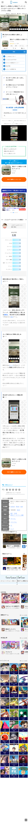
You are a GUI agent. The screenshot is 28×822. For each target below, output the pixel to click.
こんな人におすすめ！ (11, 59)
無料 (11, 513)
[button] (13, 212)
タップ (11, 365)
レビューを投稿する (11, 69)
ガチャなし (13, 518)
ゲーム (8, 580)
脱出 (12, 317)
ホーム (2, 580)
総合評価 (8, 66)
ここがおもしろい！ (11, 56)
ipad (22, 506)
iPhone (17, 506)
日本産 (15, 513)
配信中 (18, 510)
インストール (22, 208)
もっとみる (24, 592)
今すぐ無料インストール (14, 179)
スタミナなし (13, 522)
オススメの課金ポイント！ (12, 62)
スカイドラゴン (9, 207)
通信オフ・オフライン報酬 (16, 515)
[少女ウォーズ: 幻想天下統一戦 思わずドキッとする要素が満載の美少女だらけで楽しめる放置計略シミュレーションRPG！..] (10, 603)
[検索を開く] (25, 2)
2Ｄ (11, 525)
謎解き (6, 314)
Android (12, 506)
